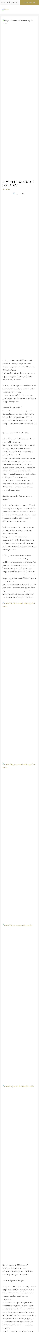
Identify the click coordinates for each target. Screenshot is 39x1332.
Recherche (29, 2)
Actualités (6, 189)
